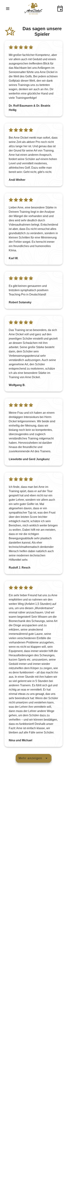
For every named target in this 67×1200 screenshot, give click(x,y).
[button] (7, 8)
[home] (34, 8)
